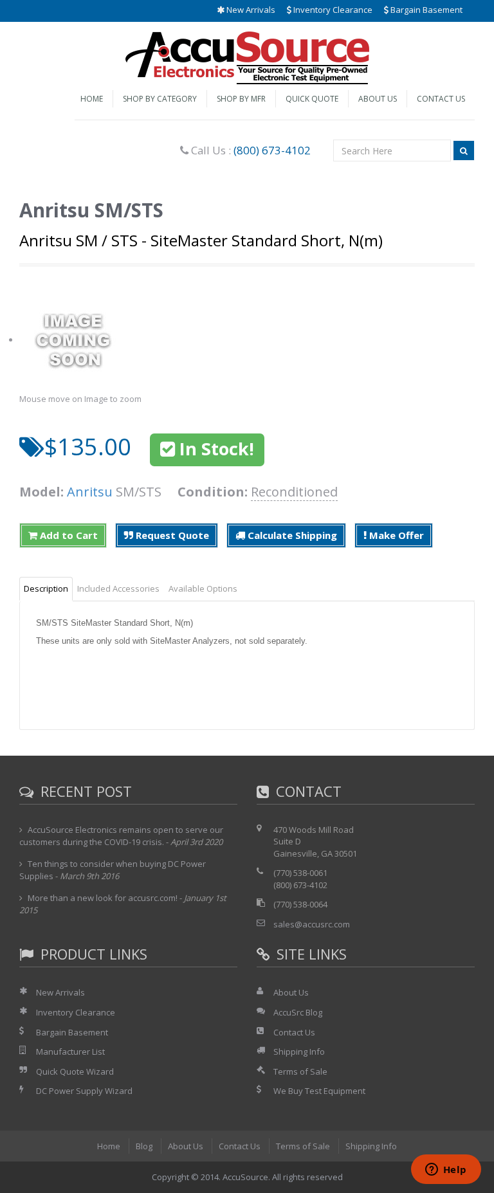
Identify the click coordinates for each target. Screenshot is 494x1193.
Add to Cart (67, 535)
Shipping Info (299, 1051)
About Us (377, 98)
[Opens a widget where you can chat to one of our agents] (445, 1170)
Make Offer (395, 535)
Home (91, 98)
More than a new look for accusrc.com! (103, 898)
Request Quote (171, 535)
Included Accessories (118, 588)
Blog (144, 1146)
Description (46, 588)
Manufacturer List (70, 1051)
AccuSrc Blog (297, 1012)
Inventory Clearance (331, 9)
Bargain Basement (425, 9)
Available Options (203, 588)
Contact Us (441, 98)
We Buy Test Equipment (319, 1091)
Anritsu (90, 491)
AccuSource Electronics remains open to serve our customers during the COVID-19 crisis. (121, 836)
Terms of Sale (300, 1071)
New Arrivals (249, 9)
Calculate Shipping (291, 535)
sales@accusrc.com (311, 924)
